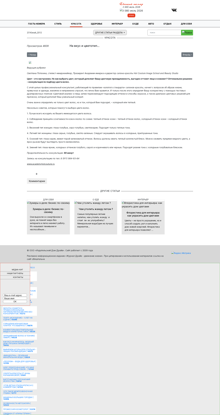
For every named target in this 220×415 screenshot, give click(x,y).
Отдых (167, 23)
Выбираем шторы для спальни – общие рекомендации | (19, 350)
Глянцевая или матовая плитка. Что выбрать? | (17, 325)
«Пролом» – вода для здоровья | (19, 362)
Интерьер (117, 23)
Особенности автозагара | (17, 404)
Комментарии (37, 181)
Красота (76, 23)
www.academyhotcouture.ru (41, 164)
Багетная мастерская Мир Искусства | (16, 380)
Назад (32, 54)
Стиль (58, 23)
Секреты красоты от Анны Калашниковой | (16, 374)
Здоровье (96, 23)
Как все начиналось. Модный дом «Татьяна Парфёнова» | (18, 343)
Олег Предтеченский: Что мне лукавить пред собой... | (18, 368)
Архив (131, 15)
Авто (151, 23)
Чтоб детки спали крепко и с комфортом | (18, 386)
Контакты (18, 277)
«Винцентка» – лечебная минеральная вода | (16, 356)
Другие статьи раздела (109, 32)
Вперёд (187, 54)
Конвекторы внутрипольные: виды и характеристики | (19, 331)
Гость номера (36, 23)
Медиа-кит (17, 269)
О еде (135, 23)
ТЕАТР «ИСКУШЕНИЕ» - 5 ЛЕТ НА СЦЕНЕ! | (17, 319)
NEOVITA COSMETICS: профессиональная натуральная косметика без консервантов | (17, 311)
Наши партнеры (15, 273)
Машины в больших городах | (18, 398)
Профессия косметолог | (19, 409)
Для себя (186, 23)
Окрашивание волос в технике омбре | (19, 337)
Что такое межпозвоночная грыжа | (17, 392)
